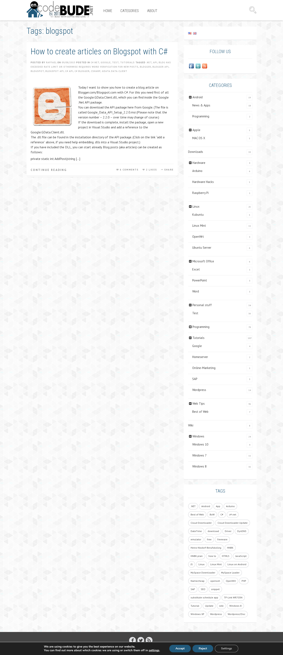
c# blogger (82, 71)
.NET (149, 62)
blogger (145, 66)
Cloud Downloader (201, 522)
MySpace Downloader (203, 572)
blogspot (37, 71)
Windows (198, 436)
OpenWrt (198, 237)
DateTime (196, 531)
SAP (194, 379)
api (155, 62)
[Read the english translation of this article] (220, 33)
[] (149, 640)
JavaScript (241, 556)
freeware (222, 539)
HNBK (230, 547)
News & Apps (201, 105)
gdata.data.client (114, 71)
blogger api (160, 66)
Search (252, 10)
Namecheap (197, 580)
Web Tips (198, 403)
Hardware (198, 163)
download (213, 531)
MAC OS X (198, 138)
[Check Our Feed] (204, 66)
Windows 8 (199, 466)
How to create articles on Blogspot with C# (99, 51)
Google (106, 62)
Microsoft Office (203, 261)
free (209, 539)
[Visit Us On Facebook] (191, 66)
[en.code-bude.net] (60, 9)
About (152, 11)
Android (197, 97)
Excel (196, 269)
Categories (129, 11)
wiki (221, 605)
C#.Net (95, 62)
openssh (215, 580)
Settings (226, 648)
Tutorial (195, 605)
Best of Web (200, 412)
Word (195, 291)
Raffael (51, 62)
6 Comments (129, 169)
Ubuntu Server (201, 248)
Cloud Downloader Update (233, 522)
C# (221, 514)
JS (192, 564)
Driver (228, 531)
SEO (203, 589)
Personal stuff (202, 305)
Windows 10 (200, 444)
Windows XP (197, 614)
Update (209, 605)
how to (212, 556)
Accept (180, 648)
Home (107, 11)
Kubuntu (198, 215)
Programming (200, 116)
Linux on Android (236, 564)
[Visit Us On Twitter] (198, 66)
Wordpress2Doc (236, 614)
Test (115, 62)
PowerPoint (199, 280)
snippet (215, 589)
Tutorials (127, 62)
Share (169, 169)
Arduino (197, 171)
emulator (196, 539)
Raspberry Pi (200, 193)
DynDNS (241, 531)
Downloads (195, 152)
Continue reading (49, 170)
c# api (69, 71)
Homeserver (200, 357)
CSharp (95, 71)
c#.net (232, 514)
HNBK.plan (197, 556)
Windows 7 (199, 455)
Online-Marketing (203, 368)
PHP (244, 580)
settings (154, 650)
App (218, 506)
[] (140, 640)
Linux (196, 206)
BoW (212, 514)
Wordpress (199, 390)
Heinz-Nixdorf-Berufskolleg (206, 547)
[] (132, 640)
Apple (196, 130)
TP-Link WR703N (233, 597)
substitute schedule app (204, 597)
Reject (203, 648)
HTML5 (226, 556)
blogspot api (54, 71)
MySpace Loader (230, 572)
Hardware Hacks (203, 182)
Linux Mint (199, 226)
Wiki (190, 425)
